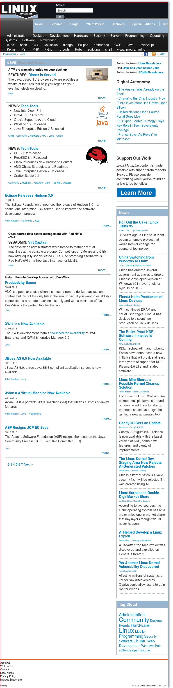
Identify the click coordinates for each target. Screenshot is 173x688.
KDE (121, 343)
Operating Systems (140, 230)
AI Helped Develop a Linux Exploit (140, 534)
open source (141, 650)
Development (59, 35)
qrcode (65, 49)
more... (103, 98)
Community (21, 135)
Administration (11, 220)
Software (28, 40)
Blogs (74, 24)
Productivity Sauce (20, 282)
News (39, 24)
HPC (44, 135)
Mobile (140, 631)
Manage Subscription (11, 679)
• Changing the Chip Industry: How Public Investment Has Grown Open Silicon (141, 103)
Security (99, 35)
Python (49, 49)
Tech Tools (29, 105)
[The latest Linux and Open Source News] (153, 53)
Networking (48, 40)
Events (124, 625)
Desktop (122, 500)
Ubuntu (140, 641)
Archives (118, 24)
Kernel (11, 49)
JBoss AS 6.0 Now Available (28, 358)
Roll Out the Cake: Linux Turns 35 (139, 224)
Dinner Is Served (42, 74)
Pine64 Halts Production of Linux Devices (140, 298)
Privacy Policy (8, 676)
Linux (128, 230)
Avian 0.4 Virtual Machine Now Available (38, 392)
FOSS (121, 230)
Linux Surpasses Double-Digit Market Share (139, 494)
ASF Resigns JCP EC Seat (26, 427)
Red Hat (56, 182)
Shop (166, 24)
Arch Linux (123, 427)
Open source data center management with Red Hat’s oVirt (45, 235)
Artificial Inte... (125, 470)
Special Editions (143, 24)
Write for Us (7, 666)
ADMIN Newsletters (151, 72)
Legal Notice (7, 672)
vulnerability (145, 540)
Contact (4, 669)
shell (108, 49)
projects (136, 343)
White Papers (95, 24)
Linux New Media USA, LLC (153, 685)
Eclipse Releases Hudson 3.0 (29, 195)
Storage (137, 304)
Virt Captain (37, 242)
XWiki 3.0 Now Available (24, 323)
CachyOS (134, 427)
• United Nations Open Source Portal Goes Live (137, 114)
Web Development (137, 643)
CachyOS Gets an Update (140, 422)
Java (10, 93)
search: (60, 5)
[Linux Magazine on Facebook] (145, 53)
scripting (94, 49)
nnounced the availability (67, 333)
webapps (67, 182)
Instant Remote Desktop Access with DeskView (37, 277)
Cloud (11, 135)
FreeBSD (26, 182)
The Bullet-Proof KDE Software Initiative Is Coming (136, 335)
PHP (36, 49)
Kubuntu (128, 343)
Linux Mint (144, 391)
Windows (147, 265)
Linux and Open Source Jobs (141, 68)
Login (162, 53)
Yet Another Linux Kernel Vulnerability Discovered (139, 564)
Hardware (81, 35)
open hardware (125, 304)
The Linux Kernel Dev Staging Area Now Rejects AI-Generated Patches (140, 462)
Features (56, 24)
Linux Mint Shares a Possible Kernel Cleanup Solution (139, 383)
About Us (5, 662)
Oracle (59, 135)
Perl (24, 49)
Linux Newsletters (150, 63)
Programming (135, 35)
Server (115, 35)
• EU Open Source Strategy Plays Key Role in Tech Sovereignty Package (140, 125)
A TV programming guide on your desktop (37, 70)
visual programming (131, 49)
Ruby (78, 49)
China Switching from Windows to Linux (136, 259)
